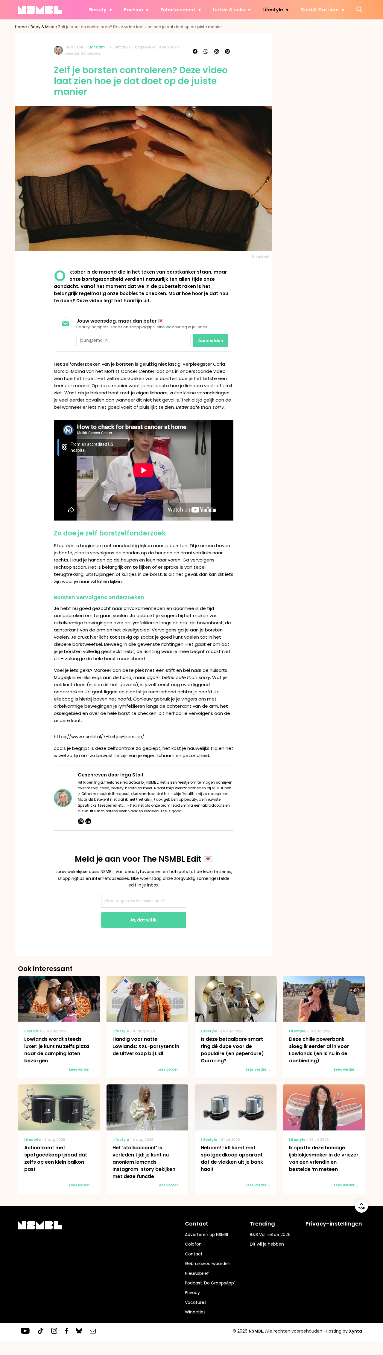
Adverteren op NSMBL (207, 1234)
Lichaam (96, 47)
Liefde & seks (229, 9)
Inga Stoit (73, 47)
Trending (262, 1223)
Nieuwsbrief (197, 1273)
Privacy (192, 1293)
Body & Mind (42, 27)
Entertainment (177, 9)
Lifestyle (272, 9)
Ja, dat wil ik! (144, 920)
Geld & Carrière (319, 9)
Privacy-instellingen (334, 1223)
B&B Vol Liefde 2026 (270, 1234)
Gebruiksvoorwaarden (207, 1264)
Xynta (355, 1331)
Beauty (98, 9)
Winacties (195, 1312)
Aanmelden (210, 341)
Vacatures (195, 1302)
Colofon (193, 1244)
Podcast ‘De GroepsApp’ (210, 1283)
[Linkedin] (88, 821)
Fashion (133, 9)
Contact (194, 1254)
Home (21, 27)
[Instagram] (81, 821)
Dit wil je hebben (267, 1244)
